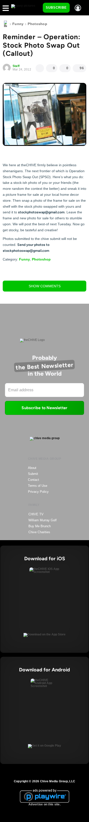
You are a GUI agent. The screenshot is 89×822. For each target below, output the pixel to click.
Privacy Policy (38, 491)
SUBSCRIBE (56, 7)
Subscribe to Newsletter (44, 407)
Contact (33, 480)
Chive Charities (39, 532)
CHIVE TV (36, 514)
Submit (33, 474)
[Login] (78, 8)
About (32, 468)
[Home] (5, 24)
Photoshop (37, 24)
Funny (17, 24)
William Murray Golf (42, 520)
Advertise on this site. (44, 804)
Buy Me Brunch (39, 526)
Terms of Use (37, 486)
